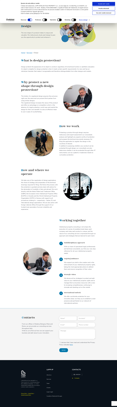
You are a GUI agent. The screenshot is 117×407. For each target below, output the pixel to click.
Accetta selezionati (103, 8)
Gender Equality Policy (26, 395)
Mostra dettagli (83, 20)
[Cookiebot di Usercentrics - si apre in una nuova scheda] (10, 20)
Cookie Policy (31, 393)
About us (49, 375)
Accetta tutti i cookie (103, 4)
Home (23, 53)
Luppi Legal (50, 392)
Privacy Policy (24, 393)
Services (29, 53)
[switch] (45, 20)
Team (48, 383)
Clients (48, 387)
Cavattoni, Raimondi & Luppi (54, 396)
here (71, 345)
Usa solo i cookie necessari (103, 13)
